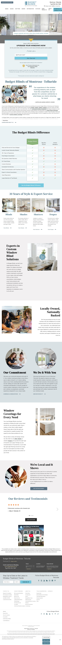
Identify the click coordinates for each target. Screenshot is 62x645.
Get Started (31, 58)
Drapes (23, 8)
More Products (44, 9)
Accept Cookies (46, 643)
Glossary (38, 599)
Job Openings (27, 605)
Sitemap (4, 611)
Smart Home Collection (52, 110)
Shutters (17, 8)
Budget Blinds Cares (28, 598)
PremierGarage (16, 601)
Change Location (14, 561)
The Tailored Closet (17, 602)
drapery (45, 107)
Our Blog (50, 591)
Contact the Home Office (7, 599)
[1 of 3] (29, 515)
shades (36, 107)
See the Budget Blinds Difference (31, 185)
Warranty (27, 602)
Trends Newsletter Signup (41, 596)
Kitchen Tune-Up (17, 598)
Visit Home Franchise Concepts (19, 605)
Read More (5, 120)
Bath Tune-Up (16, 596)
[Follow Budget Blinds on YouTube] (44, 580)
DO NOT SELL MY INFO (7, 618)
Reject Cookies (46, 640)
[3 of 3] (32, 515)
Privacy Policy (49, 71)
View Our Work (31, 519)
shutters (41, 107)
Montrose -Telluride (55, 2)
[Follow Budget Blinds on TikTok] (58, 614)
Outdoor (37, 8)
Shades (12, 8)
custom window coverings (16, 114)
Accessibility (5, 616)
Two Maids (16, 604)
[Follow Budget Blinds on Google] (58, 580)
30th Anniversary (28, 599)
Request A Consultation (7, 593)
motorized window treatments (39, 109)
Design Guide (39, 593)
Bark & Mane (16, 594)
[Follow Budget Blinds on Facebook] (38, 580)
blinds (32, 107)
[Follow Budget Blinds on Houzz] (47, 580)
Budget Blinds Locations (7, 596)
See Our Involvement (38, 488)
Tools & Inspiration (41, 591)
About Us (50, 9)
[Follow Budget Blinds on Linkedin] (52, 580)
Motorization (30, 8)
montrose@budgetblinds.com (11, 566)
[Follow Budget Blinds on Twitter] (52, 614)
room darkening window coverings (30, 119)
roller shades (17, 438)
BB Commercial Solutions (18, 593)
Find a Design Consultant (7, 594)
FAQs (38, 601)
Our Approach (27, 594)
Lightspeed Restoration (18, 599)
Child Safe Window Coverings (30, 601)
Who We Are (27, 593)
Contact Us (6, 591)
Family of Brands (18, 591)
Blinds (6, 8)
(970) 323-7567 (56, 4)
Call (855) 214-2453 (6, 598)
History (26, 596)
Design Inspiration (40, 598)
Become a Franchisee (29, 604)
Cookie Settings (46, 637)
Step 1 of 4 (31, 51)
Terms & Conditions (6, 615)
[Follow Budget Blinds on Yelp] (41, 580)
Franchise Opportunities (7, 2)
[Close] (60, 639)
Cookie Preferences (6, 620)
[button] (47, 6)
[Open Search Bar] (59, 13)
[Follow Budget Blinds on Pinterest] (55, 580)
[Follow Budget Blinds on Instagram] (49, 580)
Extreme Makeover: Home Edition (42, 594)
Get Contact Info (57, 6)
